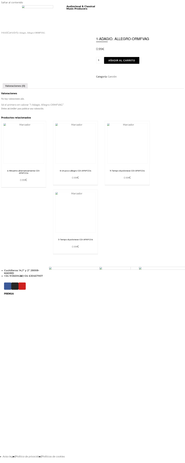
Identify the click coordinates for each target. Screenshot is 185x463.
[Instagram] (14, 286)
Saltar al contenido (12, 2)
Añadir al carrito (121, 60)
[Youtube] (22, 286)
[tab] (15, 86)
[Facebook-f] (7, 286)
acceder (12, 108)
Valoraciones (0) (15, 86)
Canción (12, 32)
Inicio (4, 32)
